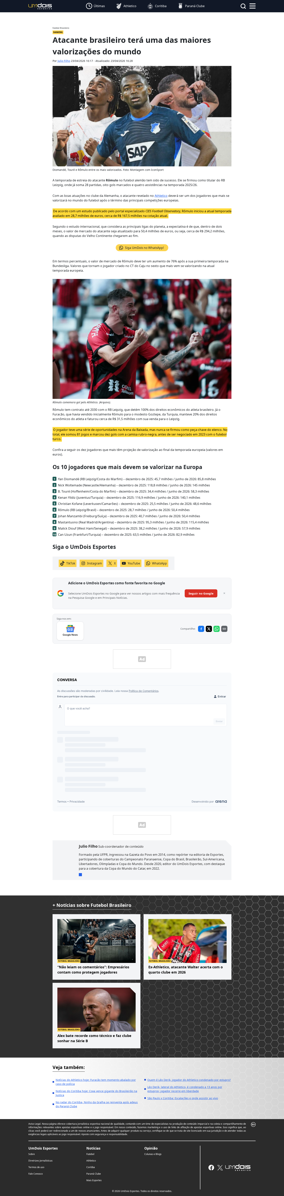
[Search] (243, 6)
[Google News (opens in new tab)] (70, 631)
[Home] (40, 5)
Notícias (93, 1148)
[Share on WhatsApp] (216, 628)
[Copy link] (224, 628)
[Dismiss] (224, 593)
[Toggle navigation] (252, 5)
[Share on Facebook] (201, 628)
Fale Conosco (35, 1173)
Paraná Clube (93, 1173)
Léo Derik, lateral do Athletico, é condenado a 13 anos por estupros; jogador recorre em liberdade (184, 1089)
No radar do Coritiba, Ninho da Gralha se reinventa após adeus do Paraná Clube (97, 1104)
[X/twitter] (220, 1167)
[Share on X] (209, 628)
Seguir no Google (201, 593)
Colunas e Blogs (153, 1154)
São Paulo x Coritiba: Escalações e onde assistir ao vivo (182, 1098)
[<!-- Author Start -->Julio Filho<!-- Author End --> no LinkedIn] (80, 875)
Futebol (90, 1154)
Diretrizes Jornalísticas (40, 1160)
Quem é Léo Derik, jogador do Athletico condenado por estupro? (189, 1080)
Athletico (161, 196)
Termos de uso (36, 1167)
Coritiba (90, 1167)
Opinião (151, 1148)
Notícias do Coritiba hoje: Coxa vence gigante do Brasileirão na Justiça (96, 1093)
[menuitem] (95, 6)
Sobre (31, 1154)
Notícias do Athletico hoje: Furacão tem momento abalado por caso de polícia (96, 1082)
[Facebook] (211, 1167)
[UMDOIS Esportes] (237, 1167)
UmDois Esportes (43, 1148)
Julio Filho (64, 61)
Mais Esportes (94, 1180)
